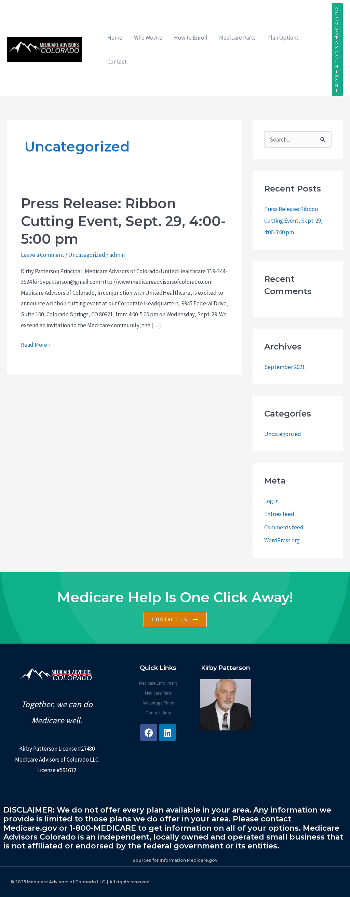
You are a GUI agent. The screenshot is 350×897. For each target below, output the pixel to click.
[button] (337, 49)
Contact (117, 61)
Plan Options (283, 37)
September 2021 (284, 367)
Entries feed (279, 514)
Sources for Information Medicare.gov (175, 860)
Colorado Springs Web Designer (301, 878)
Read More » (36, 344)
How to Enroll (190, 37)
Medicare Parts (237, 37)
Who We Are (148, 37)
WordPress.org (282, 540)
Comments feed (284, 527)
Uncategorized (86, 255)
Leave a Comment (42, 255)
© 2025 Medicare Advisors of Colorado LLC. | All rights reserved (80, 881)
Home (114, 37)
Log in (271, 501)
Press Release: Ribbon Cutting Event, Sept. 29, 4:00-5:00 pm (123, 221)
